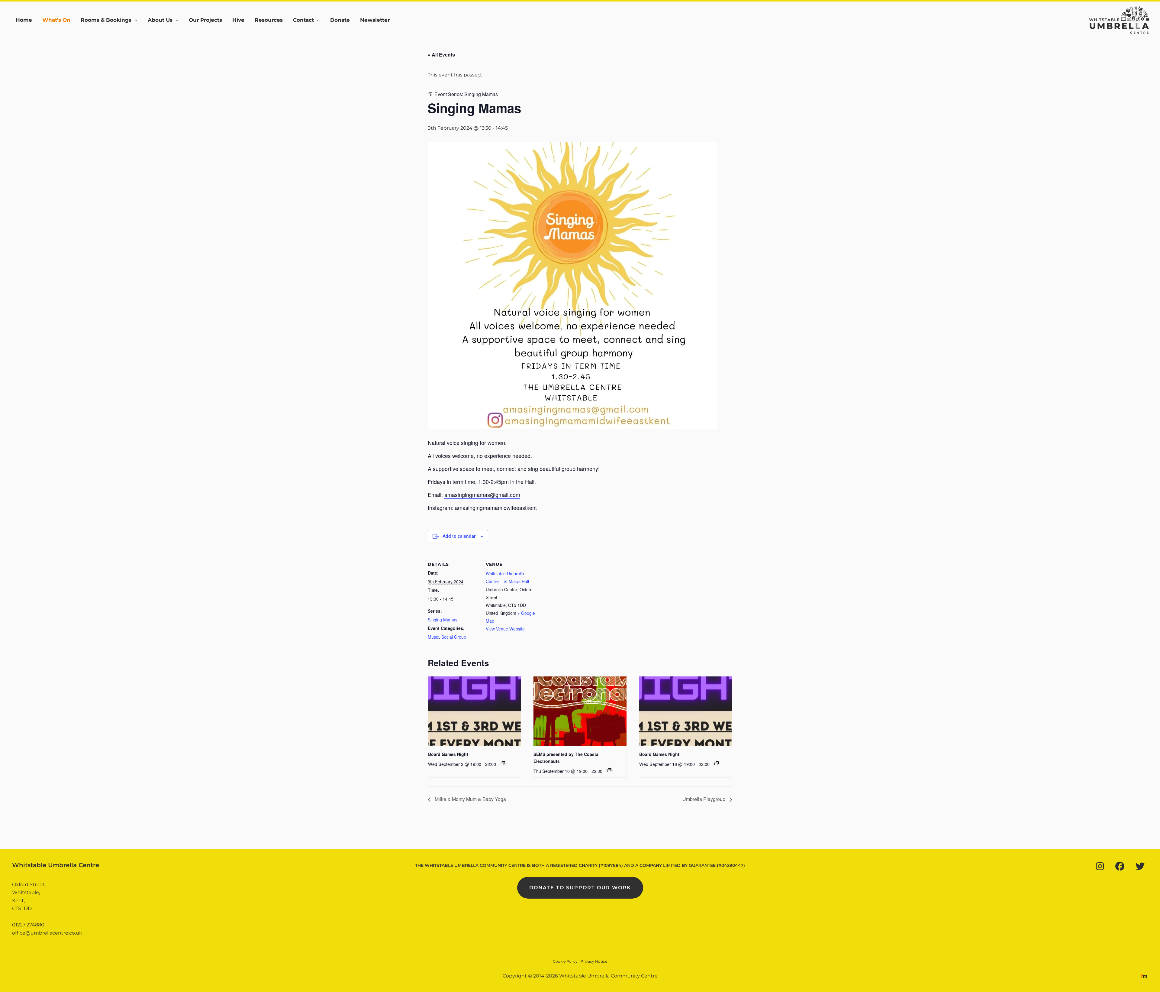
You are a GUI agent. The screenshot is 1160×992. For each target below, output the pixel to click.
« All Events (441, 54)
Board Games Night (448, 754)
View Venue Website (505, 629)
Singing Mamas (442, 620)
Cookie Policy (565, 961)
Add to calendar (459, 536)
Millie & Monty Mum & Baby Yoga (469, 799)
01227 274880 (28, 925)
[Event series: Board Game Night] (503, 763)
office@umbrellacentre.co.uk (47, 933)
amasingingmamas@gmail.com (482, 494)
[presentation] (474, 711)
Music (433, 637)
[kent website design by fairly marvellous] (1144, 976)
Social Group (453, 637)
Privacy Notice (594, 961)
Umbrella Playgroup (704, 799)
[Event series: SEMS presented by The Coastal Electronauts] (609, 770)
